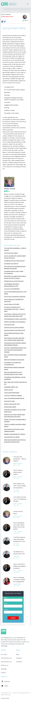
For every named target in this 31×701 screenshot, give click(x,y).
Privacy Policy (5, 698)
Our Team (4, 654)
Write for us (4, 665)
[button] (27, 4)
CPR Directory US (6, 658)
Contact (3, 672)
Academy (19, 661)
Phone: (6, 609)
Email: (6, 603)
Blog (17, 654)
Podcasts (19, 658)
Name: (5, 597)
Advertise (4, 669)
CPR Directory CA (6, 661)
